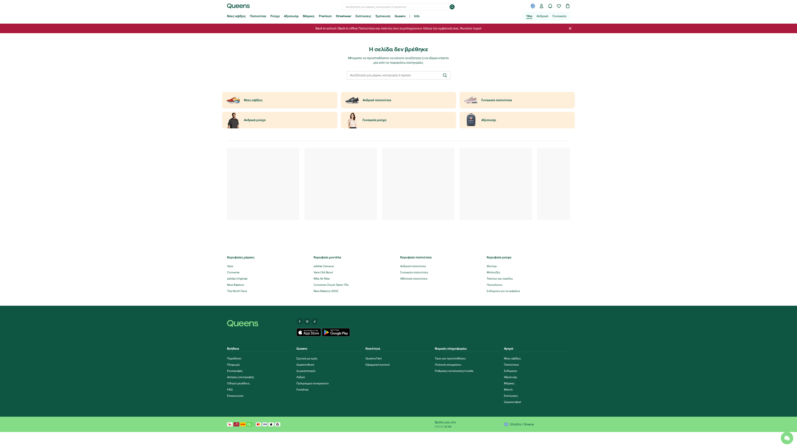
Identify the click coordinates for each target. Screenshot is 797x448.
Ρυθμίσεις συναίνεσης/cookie (454, 371)
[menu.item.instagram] (307, 321)
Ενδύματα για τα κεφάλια (503, 291)
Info (417, 16)
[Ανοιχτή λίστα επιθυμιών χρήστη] (559, 6)
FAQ (230, 389)
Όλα (529, 16)
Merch (508, 389)
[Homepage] (260, 323)
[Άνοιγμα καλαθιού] (567, 6)
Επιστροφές (235, 371)
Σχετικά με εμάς (306, 358)
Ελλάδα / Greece (522, 424)
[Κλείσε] (570, 28)
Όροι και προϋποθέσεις (450, 358)
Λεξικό (300, 377)
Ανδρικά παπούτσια (413, 266)
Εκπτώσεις (363, 16)
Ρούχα (275, 16)
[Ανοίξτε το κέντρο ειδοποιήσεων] (550, 6)
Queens (400, 16)
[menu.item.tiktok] (314, 321)
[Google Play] (336, 332)
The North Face (237, 291)
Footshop (302, 389)
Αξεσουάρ (291, 16)
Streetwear (343, 16)
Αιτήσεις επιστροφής (240, 377)
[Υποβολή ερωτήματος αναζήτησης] (452, 6)
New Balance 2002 (326, 291)
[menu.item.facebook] (299, 321)
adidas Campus (324, 266)
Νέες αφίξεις (236, 16)
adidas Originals (237, 278)
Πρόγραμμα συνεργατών (312, 383)
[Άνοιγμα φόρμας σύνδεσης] (541, 6)
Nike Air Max (322, 278)
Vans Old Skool (323, 272)
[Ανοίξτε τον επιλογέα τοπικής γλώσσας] (533, 6)
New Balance (235, 284)
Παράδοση (234, 358)
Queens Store (305, 364)
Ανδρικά (542, 16)
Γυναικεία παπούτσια (414, 272)
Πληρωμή (233, 364)
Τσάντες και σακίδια (500, 278)
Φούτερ (492, 266)
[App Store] (308, 332)
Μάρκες (309, 16)
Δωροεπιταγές (305, 371)
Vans (230, 266)
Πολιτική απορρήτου (448, 364)
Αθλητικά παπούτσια (413, 278)
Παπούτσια (258, 16)
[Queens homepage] (238, 6)
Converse (233, 272)
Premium (325, 16)
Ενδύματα (510, 371)
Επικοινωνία (235, 395)
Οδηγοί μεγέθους (238, 383)
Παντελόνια (494, 284)
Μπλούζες (493, 272)
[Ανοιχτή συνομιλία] (787, 438)
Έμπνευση (382, 16)
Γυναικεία (559, 16)
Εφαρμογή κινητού (377, 364)
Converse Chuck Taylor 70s (331, 284)
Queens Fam (373, 358)
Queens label (512, 402)
